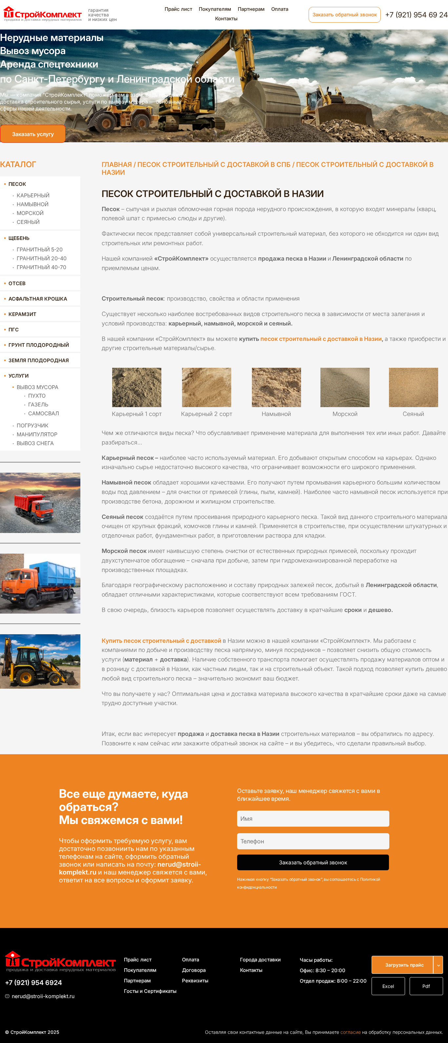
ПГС (14, 329)
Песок (17, 184)
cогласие (350, 1032)
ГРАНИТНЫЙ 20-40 (42, 258)
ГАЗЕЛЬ (38, 404)
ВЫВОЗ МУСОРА (37, 387)
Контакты (226, 18)
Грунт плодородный (39, 345)
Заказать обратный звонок (345, 14)
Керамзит (22, 314)
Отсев (17, 283)
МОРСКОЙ (30, 213)
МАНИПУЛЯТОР (37, 434)
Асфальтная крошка (38, 299)
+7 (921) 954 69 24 (416, 15)
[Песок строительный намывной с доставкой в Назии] (276, 385)
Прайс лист (178, 9)
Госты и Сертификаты (150, 991)
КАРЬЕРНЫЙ (33, 195)
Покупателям (215, 9)
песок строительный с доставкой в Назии (321, 338)
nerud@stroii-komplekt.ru (43, 996)
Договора (194, 970)
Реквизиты (195, 980)
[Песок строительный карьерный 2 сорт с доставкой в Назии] (206, 385)
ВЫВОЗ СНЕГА (35, 443)
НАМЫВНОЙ (33, 204)
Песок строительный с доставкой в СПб (214, 164)
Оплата (279, 9)
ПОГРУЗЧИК (33, 425)
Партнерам (251, 9)
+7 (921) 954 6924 (33, 983)
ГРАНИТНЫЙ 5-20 (40, 249)
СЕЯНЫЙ (28, 222)
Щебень (19, 238)
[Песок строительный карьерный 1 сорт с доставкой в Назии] (137, 385)
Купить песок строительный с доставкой (161, 640)
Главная (117, 164)
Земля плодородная (39, 360)
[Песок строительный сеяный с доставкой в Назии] (413, 385)
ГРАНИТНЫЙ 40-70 (41, 267)
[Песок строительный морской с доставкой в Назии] (345, 385)
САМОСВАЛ (43, 413)
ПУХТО (37, 395)
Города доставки (260, 959)
